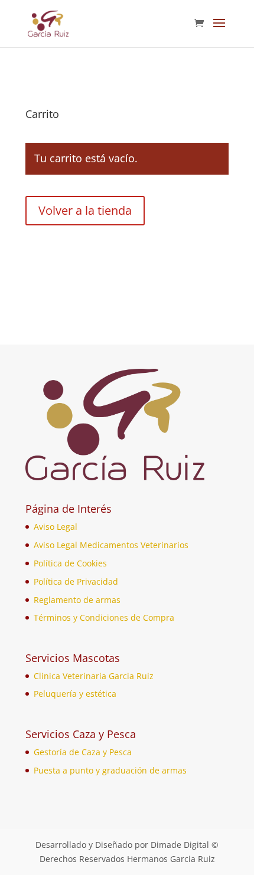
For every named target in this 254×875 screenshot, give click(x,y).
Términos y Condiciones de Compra (104, 617)
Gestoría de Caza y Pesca (83, 752)
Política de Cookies (70, 563)
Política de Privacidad (76, 581)
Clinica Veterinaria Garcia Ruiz (94, 675)
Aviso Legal (55, 526)
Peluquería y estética (75, 693)
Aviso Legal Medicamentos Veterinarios (111, 544)
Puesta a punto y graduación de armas (110, 770)
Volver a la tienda (85, 210)
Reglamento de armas (77, 599)
